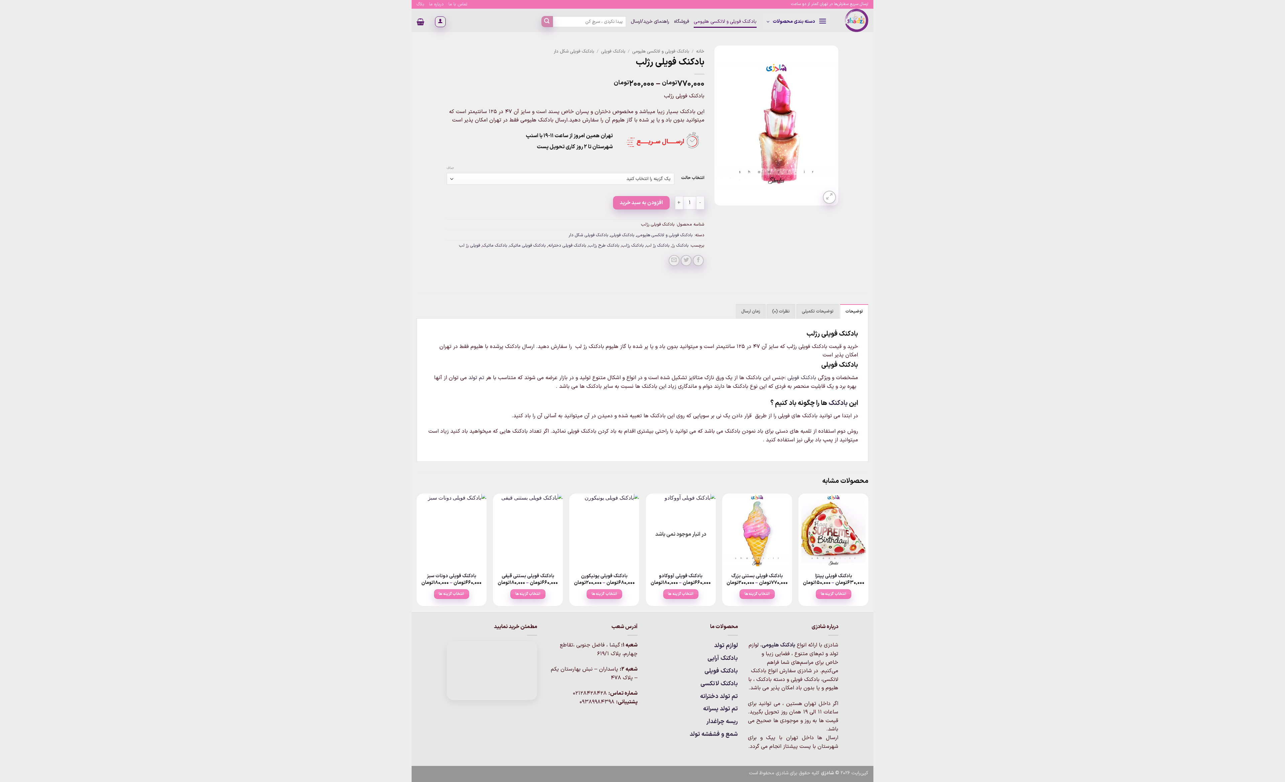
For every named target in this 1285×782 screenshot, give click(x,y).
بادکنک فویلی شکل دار (574, 51)
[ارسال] (547, 21)
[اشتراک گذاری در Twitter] (686, 260)
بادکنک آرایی (722, 658)
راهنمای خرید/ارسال (650, 21)
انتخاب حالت (692, 178)
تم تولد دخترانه (719, 696)
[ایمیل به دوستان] (674, 260)
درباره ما (436, 4)
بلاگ (420, 4)
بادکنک (838, 403)
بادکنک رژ (680, 245)
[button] (796, 21)
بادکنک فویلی (613, 51)
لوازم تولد (726, 645)
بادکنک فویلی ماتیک (528, 245)
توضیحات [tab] (854, 311)
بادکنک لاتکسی (719, 683)
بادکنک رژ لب (658, 245)
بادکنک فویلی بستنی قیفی (528, 576)
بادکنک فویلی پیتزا (833, 576)
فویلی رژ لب (469, 245)
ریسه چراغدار (722, 721)
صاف (450, 168)
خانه (700, 51)
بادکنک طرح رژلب (604, 245)
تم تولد (476, 378)
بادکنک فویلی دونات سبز (451, 576)
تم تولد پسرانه (720, 708)
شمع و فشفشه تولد (714, 734)
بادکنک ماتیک (495, 245)
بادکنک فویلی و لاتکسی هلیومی (725, 21)
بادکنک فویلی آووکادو (680, 576)
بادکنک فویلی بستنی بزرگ (757, 576)
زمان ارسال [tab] (750, 311)
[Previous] (868, 552)
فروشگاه (681, 21)
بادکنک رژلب (633, 245)
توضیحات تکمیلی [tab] (818, 311)
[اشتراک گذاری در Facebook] (698, 260)
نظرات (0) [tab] (781, 311)
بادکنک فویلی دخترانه (567, 245)
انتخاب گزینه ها (833, 594)
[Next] (417, 552)
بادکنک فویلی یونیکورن (604, 576)
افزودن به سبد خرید (641, 203)
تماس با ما (457, 4)
